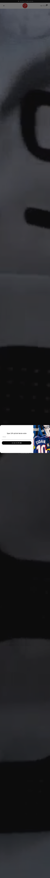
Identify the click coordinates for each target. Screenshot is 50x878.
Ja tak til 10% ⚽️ (17, 442)
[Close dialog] (48, 426)
